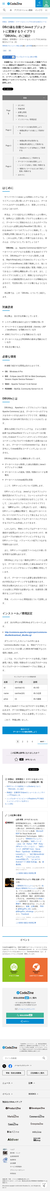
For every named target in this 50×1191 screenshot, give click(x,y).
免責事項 (13, 1160)
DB (10, 50)
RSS (41, 906)
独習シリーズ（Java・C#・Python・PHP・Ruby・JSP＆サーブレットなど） (30, 844)
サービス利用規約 (16, 1166)
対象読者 (21, 108)
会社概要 (13, 1163)
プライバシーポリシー (17, 1170)
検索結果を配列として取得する (31, 144)
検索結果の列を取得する (29, 140)
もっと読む (9, 803)
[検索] (4, 10)
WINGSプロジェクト (34, 838)
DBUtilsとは (22, 115)
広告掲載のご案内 (37, 1073)
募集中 (18, 903)
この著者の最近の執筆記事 (26, 873)
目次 (25, 97)
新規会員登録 (26, 1015)
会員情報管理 (14, 1156)
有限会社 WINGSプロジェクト (30, 886)
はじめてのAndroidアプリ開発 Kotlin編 (28, 860)
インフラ (38, 10)
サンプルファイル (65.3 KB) (26, 56)
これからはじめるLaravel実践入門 (28, 857)
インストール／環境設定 (27, 119)
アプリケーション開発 (23, 10)
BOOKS (32, 1093)
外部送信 (13, 1173)
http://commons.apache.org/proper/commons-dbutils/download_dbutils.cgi (26, 633)
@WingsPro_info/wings (24, 911)
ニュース (6, 1083)
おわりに (21, 174)
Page (8, 130)
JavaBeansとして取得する (30, 158)
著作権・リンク (15, 1153)
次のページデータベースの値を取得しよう (25, 730)
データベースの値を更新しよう (30, 161)
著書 (27, 906)
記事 (32, 906)
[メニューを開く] (3, 3)
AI (11, 10)
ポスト (9, 89)
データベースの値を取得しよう (30, 127)
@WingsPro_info (24, 909)
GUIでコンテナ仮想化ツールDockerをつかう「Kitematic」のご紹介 (24, 787)
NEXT (42, 741)
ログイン (26, 1021)
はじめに (21, 105)
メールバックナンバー (26, 1009)
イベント (6, 1093)
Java (4, 50)
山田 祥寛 (29, 46)
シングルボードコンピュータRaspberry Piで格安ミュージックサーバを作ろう (25, 799)
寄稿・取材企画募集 (13, 1073)
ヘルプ (12, 1149)
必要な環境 (22, 112)
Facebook (25, 914)
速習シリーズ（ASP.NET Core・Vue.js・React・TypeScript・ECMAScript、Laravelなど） (30, 850)
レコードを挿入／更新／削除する (32, 165)
